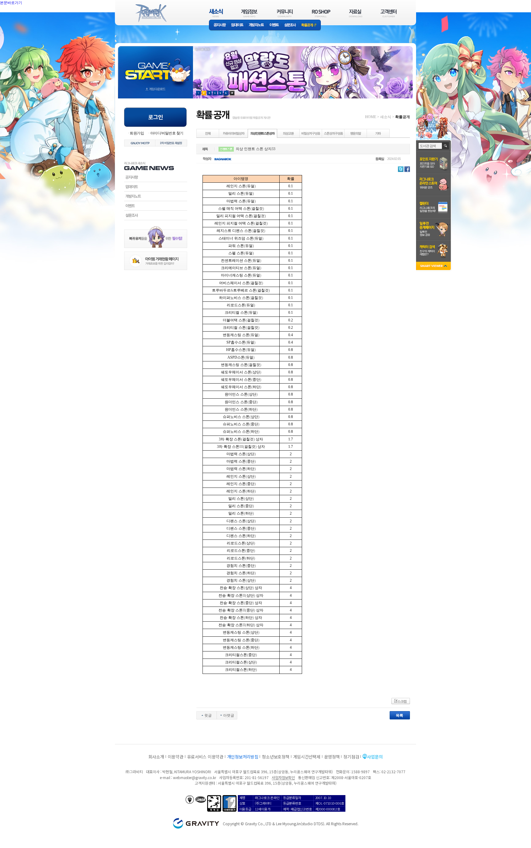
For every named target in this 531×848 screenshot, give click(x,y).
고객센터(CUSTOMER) (389, 13)
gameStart (155, 66)
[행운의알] (355, 133)
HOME (370, 117)
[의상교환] (288, 133)
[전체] (208, 133)
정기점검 (351, 757)
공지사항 (219, 25)
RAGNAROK (150, 13)
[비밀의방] (233, 133)
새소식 (385, 117)
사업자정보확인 (283, 777)
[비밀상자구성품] (311, 133)
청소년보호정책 (275, 757)
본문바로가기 (25, 16)
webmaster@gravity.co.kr (194, 777)
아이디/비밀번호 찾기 (166, 133)
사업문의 (375, 757)
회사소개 (156, 757)
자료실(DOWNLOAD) (355, 13)
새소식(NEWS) (216, 13)
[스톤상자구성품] (333, 133)
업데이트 (237, 25)
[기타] (378, 133)
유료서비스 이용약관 (205, 757)
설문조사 (290, 25)
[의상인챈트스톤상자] (262, 133)
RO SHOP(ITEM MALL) (321, 13)
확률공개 (310, 25)
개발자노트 (256, 25)
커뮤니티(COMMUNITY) (285, 13)
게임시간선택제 (307, 757)
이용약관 (175, 757)
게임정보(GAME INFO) (249, 13)
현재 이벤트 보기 (232, 93)
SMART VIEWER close (434, 266)
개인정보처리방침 (242, 757)
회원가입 (137, 133)
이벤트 (274, 25)
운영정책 (332, 757)
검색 (445, 145)
